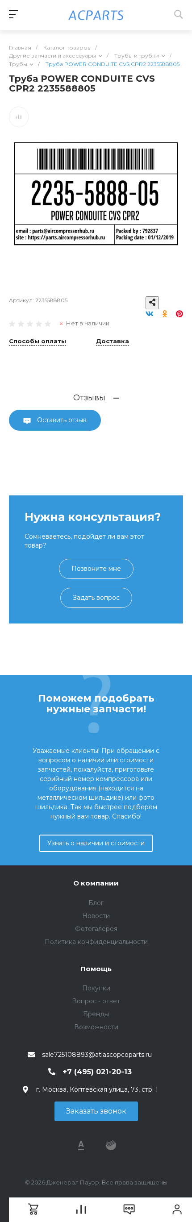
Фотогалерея (96, 929)
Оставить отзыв (61, 420)
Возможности (96, 1027)
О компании (96, 883)
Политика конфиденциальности (96, 942)
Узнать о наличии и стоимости (96, 843)
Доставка (112, 341)
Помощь (96, 968)
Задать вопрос (96, 598)
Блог (96, 903)
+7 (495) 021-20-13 (97, 1072)
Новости (96, 916)
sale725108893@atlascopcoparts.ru (97, 1055)
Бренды (96, 1014)
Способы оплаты (37, 341)
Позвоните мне (96, 569)
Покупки (96, 988)
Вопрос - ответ (96, 1001)
